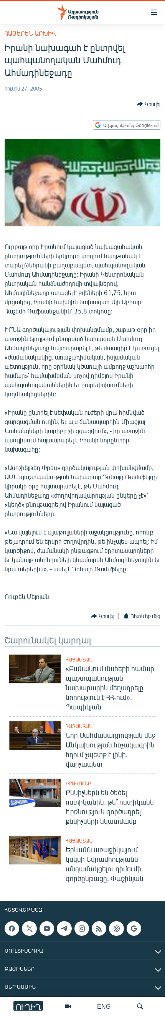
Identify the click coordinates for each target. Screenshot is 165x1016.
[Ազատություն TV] (67, 1006)
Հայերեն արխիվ (30, 33)
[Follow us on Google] (134, 928)
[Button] (148, 104)
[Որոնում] (140, 1006)
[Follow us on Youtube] (47, 928)
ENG (104, 1006)
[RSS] (99, 928)
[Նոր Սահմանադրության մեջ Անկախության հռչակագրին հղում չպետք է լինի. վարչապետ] (35, 735)
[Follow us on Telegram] (64, 928)
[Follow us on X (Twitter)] (29, 928)
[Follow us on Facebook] (12, 928)
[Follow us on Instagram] (81, 928)
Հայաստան (79, 659)
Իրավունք (78, 783)
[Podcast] (116, 928)
